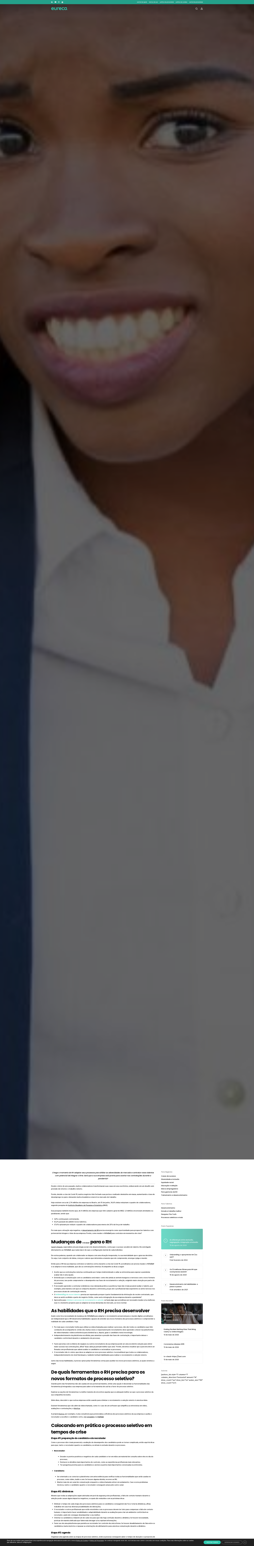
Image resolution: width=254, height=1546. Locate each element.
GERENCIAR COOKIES (232, 1542)
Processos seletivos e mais (172, 1217)
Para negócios (100, 678)
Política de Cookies (82, 1540)
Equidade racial (167, 1182)
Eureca (56, 678)
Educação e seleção (88, 678)
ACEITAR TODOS (212, 1542)
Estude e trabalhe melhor (171, 1211)
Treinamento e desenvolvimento (174, 1195)
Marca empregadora (169, 1189)
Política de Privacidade (97, 1540)
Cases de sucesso (168, 1176)
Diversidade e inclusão (170, 1179)
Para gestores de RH (169, 1192)
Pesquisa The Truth (168, 1214)
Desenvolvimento (168, 1208)
